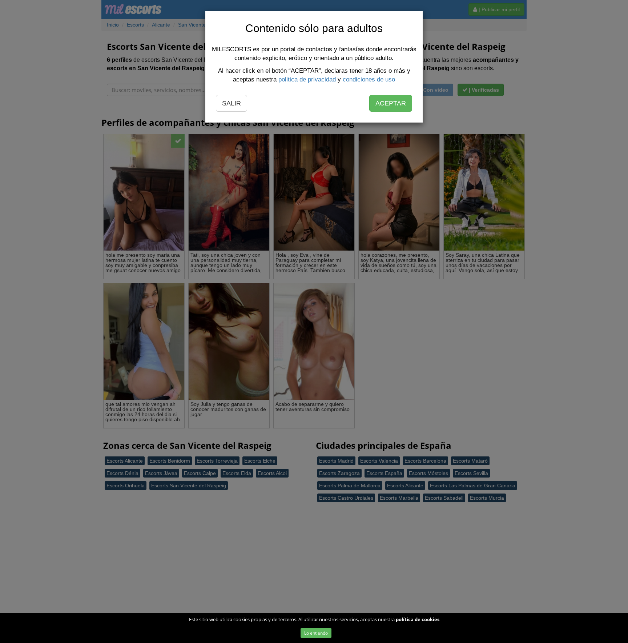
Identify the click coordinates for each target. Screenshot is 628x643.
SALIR (231, 103)
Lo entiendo (316, 633)
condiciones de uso (369, 79)
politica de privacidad (307, 79)
